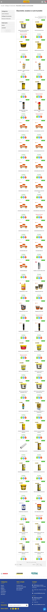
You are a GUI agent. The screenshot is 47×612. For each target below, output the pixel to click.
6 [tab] (10, 576)
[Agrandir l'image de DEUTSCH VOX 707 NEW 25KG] (23, 346)
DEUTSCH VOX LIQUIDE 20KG (39, 351)
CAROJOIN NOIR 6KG (23, 270)
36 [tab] (29, 578)
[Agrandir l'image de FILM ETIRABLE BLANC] (23, 446)
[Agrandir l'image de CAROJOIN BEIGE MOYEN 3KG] (39, 146)
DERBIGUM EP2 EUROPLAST (23, 331)
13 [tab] (22, 576)
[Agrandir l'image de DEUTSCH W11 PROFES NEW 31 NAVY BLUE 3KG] (39, 386)
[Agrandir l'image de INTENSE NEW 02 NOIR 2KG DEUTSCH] (39, 547)
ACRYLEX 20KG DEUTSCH (39, 30)
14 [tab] (24, 576)
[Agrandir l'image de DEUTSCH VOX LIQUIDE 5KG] (23, 366)
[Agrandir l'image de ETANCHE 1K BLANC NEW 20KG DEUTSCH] (23, 426)
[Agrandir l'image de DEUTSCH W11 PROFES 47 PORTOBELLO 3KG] (23, 386)
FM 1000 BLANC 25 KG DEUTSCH (39, 451)
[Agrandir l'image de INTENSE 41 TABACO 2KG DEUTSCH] (23, 527)
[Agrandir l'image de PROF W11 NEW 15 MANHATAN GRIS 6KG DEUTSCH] (23, 25)
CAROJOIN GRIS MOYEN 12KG (23, 230)
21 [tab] (36, 576)
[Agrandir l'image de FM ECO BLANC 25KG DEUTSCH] (39, 487)
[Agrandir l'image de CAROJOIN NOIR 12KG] (23, 245)
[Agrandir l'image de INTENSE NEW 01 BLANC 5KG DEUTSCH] (23, 547)
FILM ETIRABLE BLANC (23, 451)
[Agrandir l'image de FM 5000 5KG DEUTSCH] (23, 487)
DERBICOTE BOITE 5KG (39, 291)
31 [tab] (20, 578)
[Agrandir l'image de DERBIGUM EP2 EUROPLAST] (23, 326)
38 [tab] (33, 578)
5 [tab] (8, 576)
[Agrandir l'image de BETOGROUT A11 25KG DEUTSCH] (23, 85)
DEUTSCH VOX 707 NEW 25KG (23, 351)
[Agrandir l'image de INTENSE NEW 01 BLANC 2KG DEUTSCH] (39, 527)
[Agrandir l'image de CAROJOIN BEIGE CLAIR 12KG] (23, 126)
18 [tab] (31, 576)
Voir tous (8, 30)
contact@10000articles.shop (39, 593)
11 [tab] (19, 576)
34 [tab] (26, 578)
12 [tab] (20, 576)
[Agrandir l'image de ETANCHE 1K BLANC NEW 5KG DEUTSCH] (39, 426)
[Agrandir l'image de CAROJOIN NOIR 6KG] (23, 265)
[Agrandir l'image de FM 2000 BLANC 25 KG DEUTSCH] (23, 467)
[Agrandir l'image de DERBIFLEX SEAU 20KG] (39, 306)
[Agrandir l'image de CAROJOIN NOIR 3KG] (39, 245)
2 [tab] (3, 576)
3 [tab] (5, 576)
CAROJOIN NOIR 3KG (39, 250)
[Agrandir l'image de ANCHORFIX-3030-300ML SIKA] (39, 65)
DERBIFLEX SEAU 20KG (39, 311)
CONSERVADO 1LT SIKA (23, 291)
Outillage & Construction (6, 16)
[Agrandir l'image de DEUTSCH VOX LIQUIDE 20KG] (39, 346)
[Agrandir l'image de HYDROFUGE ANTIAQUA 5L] (23, 506)
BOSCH (3, 25)
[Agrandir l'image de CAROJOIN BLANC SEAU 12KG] (23, 166)
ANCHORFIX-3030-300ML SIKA (39, 70)
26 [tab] (45, 576)
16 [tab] (27, 576)
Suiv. (21, 564)
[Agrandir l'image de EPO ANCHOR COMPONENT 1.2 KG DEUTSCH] (39, 406)
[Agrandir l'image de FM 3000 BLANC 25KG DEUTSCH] (39, 467)
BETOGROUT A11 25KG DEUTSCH (23, 90)
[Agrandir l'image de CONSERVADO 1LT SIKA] (23, 286)
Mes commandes (20, 588)
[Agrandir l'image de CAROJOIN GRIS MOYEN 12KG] (23, 226)
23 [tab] (39, 576)
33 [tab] (24, 578)
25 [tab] (43, 576)
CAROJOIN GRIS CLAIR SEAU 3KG (23, 210)
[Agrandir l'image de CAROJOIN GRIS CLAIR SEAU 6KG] (39, 206)
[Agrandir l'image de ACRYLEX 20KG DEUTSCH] (39, 25)
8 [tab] (14, 576)
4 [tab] (7, 576)
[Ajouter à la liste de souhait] (25, 37)
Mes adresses (19, 589)
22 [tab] (38, 576)
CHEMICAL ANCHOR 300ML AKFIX (39, 270)
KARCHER (4, 27)
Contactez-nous (20, 585)
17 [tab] (29, 576)
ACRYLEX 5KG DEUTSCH (23, 50)
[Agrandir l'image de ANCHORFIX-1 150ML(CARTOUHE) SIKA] (23, 65)
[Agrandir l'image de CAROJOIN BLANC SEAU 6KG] (23, 186)
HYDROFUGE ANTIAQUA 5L (23, 511)
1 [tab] (2, 576)
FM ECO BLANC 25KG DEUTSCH (39, 491)
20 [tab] (34, 576)
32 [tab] (22, 578)
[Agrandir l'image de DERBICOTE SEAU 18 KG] (23, 306)
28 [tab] (15, 578)
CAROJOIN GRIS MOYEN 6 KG (39, 230)
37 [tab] (31, 578)
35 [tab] (27, 578)
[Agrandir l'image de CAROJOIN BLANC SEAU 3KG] (39, 166)
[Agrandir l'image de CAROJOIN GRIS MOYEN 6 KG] (39, 226)
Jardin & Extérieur (5, 13)
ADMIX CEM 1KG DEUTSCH (39, 50)
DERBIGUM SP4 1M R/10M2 (39, 331)
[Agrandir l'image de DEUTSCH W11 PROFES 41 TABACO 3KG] (39, 366)
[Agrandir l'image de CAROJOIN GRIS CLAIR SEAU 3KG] (23, 206)
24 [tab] (41, 576)
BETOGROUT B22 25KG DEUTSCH (39, 90)
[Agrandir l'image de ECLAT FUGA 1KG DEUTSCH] (23, 406)
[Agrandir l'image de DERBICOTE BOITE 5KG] (39, 286)
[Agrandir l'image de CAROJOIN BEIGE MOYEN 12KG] (23, 146)
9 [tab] (15, 576)
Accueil (2, 5)
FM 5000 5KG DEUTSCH (23, 491)
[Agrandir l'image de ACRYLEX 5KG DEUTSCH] (23, 45)
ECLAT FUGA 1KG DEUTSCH (23, 411)
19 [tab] (33, 576)
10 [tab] (17, 576)
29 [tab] (17, 578)
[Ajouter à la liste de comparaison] (23, 37)
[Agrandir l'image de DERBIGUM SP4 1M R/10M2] (39, 326)
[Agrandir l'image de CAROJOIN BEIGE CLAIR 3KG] (39, 126)
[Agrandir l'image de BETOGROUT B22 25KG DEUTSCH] (39, 85)
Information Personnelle (21, 586)
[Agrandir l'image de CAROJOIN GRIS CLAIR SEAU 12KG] (39, 186)
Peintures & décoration (6, 18)
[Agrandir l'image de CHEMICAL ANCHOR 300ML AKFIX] (39, 265)
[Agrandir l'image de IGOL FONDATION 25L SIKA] (39, 506)
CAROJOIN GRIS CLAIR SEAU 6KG (39, 210)
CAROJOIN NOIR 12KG (23, 250)
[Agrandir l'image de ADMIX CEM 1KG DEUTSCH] (39, 45)
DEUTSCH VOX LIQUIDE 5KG (23, 371)
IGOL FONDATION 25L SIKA (39, 511)
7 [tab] (12, 576)
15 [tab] (26, 576)
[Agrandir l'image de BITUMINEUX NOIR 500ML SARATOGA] (23, 105)
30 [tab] (19, 578)
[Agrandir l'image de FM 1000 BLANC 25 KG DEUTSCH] (39, 446)
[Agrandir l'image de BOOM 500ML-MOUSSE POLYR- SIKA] (39, 105)
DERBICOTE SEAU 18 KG (23, 311)
